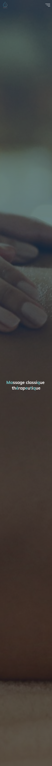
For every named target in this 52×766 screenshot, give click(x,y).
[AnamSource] (5, 4)
